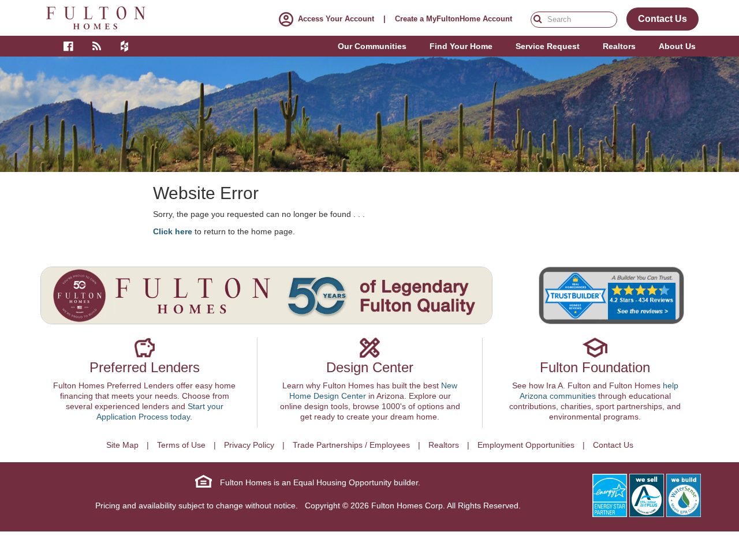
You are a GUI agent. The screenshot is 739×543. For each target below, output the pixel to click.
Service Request (548, 46)
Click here (172, 231)
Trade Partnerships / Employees (351, 445)
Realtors (443, 445)
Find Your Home (461, 46)
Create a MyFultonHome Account (453, 18)
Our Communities (372, 46)
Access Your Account (336, 18)
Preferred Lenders (144, 367)
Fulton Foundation (595, 367)
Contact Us (613, 445)
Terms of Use (181, 445)
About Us (677, 46)
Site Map (122, 445)
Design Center (369, 367)
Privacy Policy (249, 445)
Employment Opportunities (525, 445)
